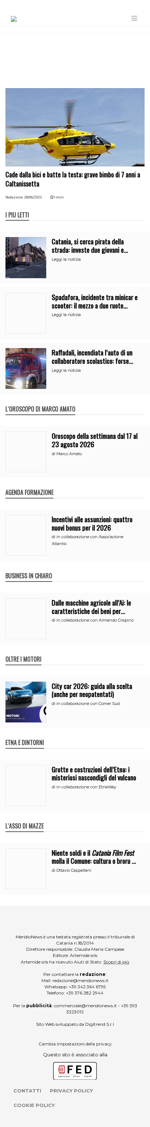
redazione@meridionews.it (80, 980)
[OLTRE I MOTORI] (23, 651)
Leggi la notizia (66, 259)
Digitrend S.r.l (99, 1024)
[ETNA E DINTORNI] (24, 735)
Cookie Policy (34, 1105)
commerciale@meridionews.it (85, 1005)
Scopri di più (116, 962)
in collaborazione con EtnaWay (86, 786)
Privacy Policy (71, 1090)
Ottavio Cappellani (73, 870)
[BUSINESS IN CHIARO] (28, 568)
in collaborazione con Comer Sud (88, 703)
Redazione (14, 197)
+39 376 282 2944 (84, 993)
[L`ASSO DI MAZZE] (24, 818)
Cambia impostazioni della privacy (75, 1044)
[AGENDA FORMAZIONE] (29, 485)
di (54, 453)
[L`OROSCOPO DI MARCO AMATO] (40, 401)
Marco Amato (69, 453)
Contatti (27, 1090)
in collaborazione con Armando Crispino (95, 620)
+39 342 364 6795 (87, 986)
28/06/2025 (33, 197)
